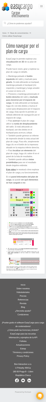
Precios (23, 296)
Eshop (23, 349)
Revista (23, 303)
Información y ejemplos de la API (23, 337)
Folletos (23, 341)
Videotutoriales (23, 292)
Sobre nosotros (23, 288)
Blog (23, 307)
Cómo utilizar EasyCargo (12, 36)
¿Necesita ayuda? (23, 311)
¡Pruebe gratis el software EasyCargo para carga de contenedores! (23, 324)
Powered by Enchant (23, 392)
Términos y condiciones (23, 352)
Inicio (4, 33)
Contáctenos (23, 315)
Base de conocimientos (19, 33)
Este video (11, 170)
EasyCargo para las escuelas (23, 334)
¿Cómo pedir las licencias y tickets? (23, 330)
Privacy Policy (23, 356)
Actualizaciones (23, 345)
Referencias (23, 300)
